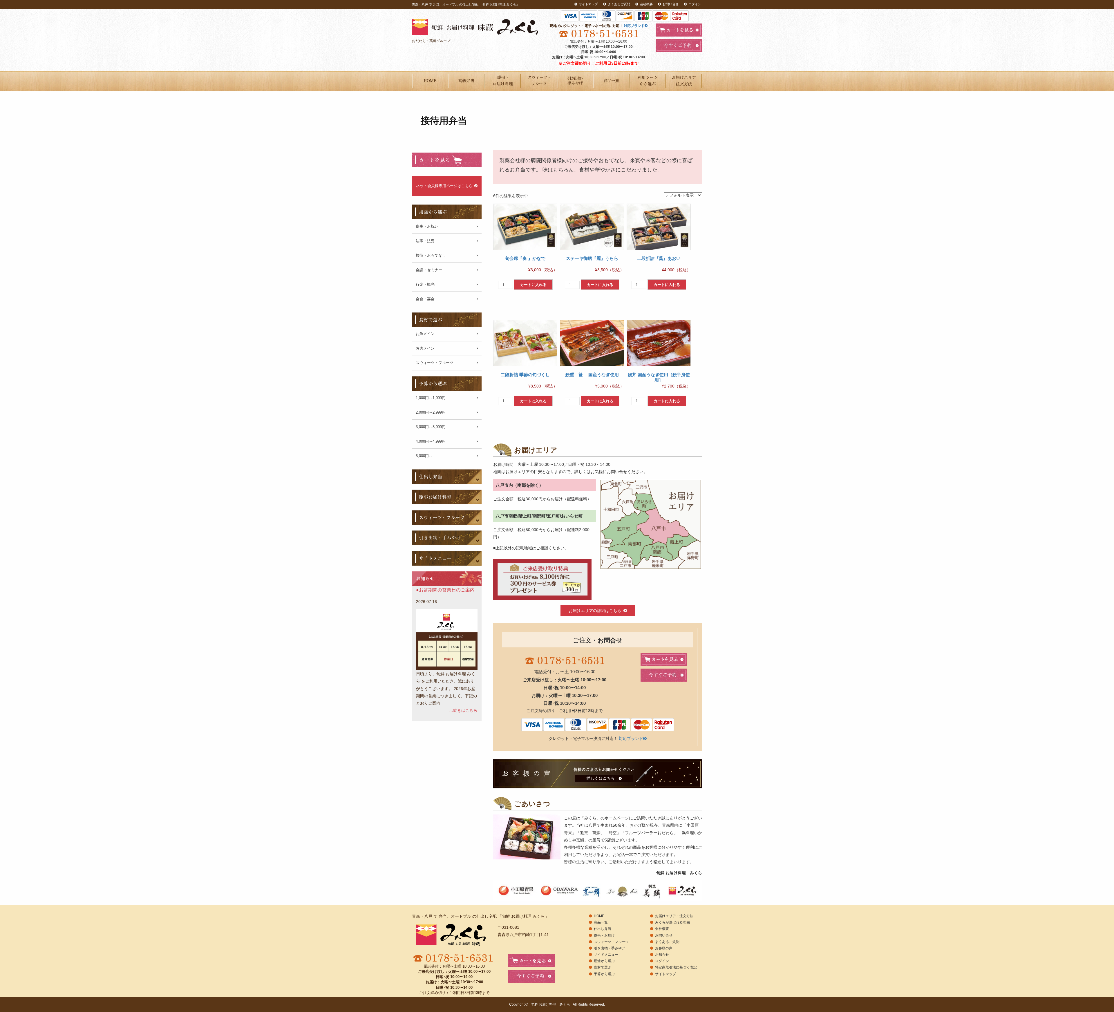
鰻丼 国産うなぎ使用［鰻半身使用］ (659, 377)
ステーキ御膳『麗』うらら (592, 258)
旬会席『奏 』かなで (525, 258)
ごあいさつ (430, 81)
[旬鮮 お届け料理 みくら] (483, 27)
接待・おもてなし (431, 255)
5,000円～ (424, 456)
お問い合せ (671, 4)
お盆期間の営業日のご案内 (447, 589)
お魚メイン (425, 334)
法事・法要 (425, 241)
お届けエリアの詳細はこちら (595, 610)
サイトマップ (588, 4)
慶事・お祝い (427, 226)
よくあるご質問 (619, 4)
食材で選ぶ (602, 967)
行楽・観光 (425, 284)
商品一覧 (611, 81)
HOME (599, 916)
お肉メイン (425, 348)
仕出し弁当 (602, 929)
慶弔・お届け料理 (502, 81)
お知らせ (662, 955)
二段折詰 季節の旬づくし (525, 374)
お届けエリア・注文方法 (684, 81)
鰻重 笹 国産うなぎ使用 (592, 374)
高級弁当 (466, 81)
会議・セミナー (429, 270)
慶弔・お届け (604, 935)
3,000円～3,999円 (431, 427)
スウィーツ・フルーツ (539, 81)
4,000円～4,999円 (431, 441)
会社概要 (646, 4)
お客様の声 (663, 948)
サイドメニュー (606, 955)
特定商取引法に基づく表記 (676, 967)
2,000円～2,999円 (431, 412)
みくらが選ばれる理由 (672, 922)
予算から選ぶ (604, 974)
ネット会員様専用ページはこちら (444, 186)
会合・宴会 (425, 299)
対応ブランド (634, 26)
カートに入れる (533, 285)
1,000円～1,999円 (431, 398)
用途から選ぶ (648, 81)
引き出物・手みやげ (575, 81)
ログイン (694, 4)
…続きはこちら (463, 710)
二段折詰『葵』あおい (659, 258)
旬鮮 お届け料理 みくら (550, 1004)
